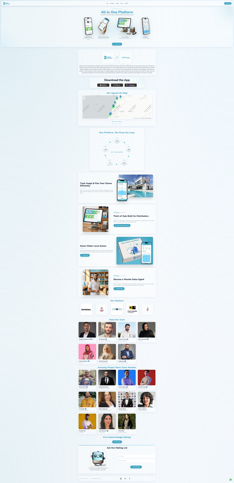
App (107, 3)
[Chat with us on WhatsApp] (231, 480)
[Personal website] (92, 339)
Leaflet (136, 118)
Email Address (122, 461)
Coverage (112, 3)
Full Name (121, 456)
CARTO (140, 118)
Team (121, 3)
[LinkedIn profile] (90, 339)
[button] (117, 98)
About (117, 3)
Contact (126, 3)
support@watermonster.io (96, 478)
